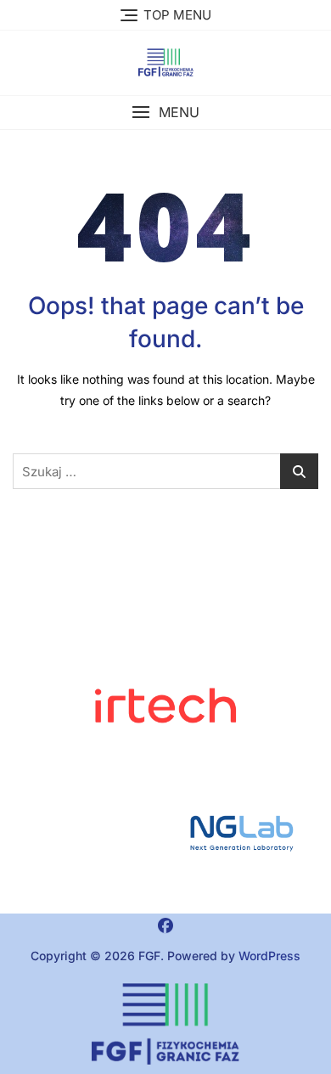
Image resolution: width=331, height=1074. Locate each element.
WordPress (269, 955)
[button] (165, 112)
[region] (165, 833)
